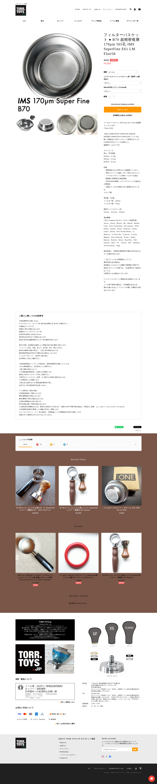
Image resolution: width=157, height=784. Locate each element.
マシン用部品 (96, 21)
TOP (89, 768)
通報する (138, 430)
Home (77, 9)
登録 (135, 749)
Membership (121, 9)
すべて (25, 444)
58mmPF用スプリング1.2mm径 (115, 87)
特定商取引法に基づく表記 (116, 768)
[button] (16, 557)
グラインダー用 (133, 21)
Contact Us (63, 758)
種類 (105, 72)
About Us (87, 9)
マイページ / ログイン (68, 755)
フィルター (78, 21)
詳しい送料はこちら (68, 702)
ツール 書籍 (114, 21)
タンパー (60, 21)
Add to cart (122, 110)
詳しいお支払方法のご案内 (66, 723)
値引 (42, 21)
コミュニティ (108, 9)
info (24, 21)
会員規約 (129, 768)
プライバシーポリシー (100, 768)
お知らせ (97, 9)
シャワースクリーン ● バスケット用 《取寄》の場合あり (122, 78)
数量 (105, 96)
